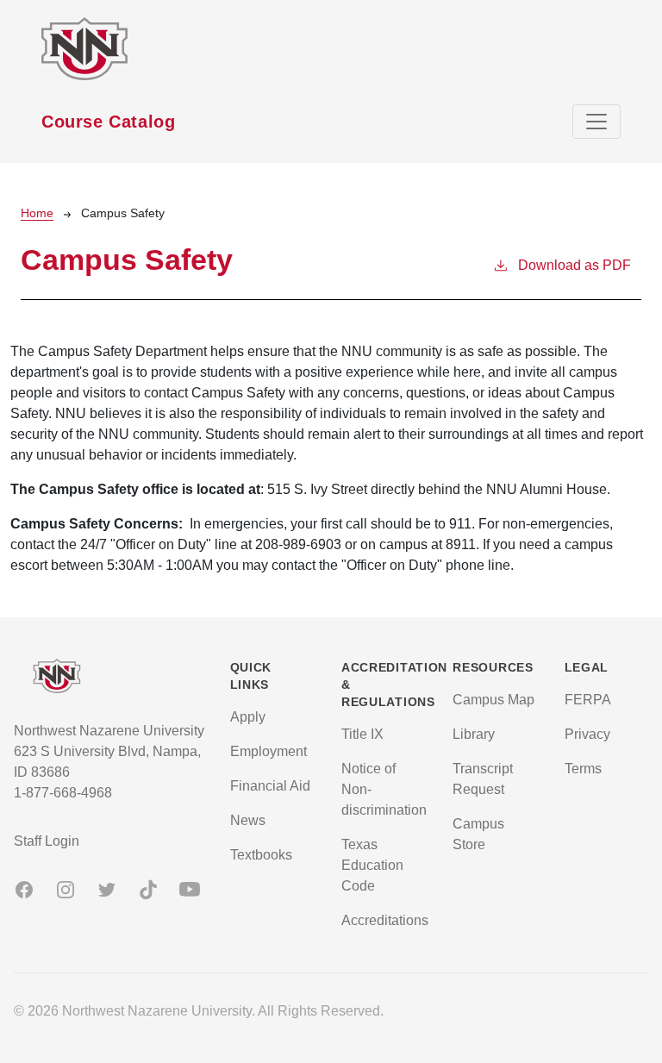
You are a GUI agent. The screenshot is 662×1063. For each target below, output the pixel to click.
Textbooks (261, 854)
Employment (268, 751)
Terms (583, 768)
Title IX (362, 734)
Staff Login (46, 841)
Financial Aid (270, 785)
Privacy (587, 734)
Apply (247, 717)
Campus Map (493, 699)
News (247, 820)
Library (474, 734)
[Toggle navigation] (596, 121)
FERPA (588, 699)
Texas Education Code (372, 865)
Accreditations (384, 920)
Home (37, 213)
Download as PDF (574, 265)
